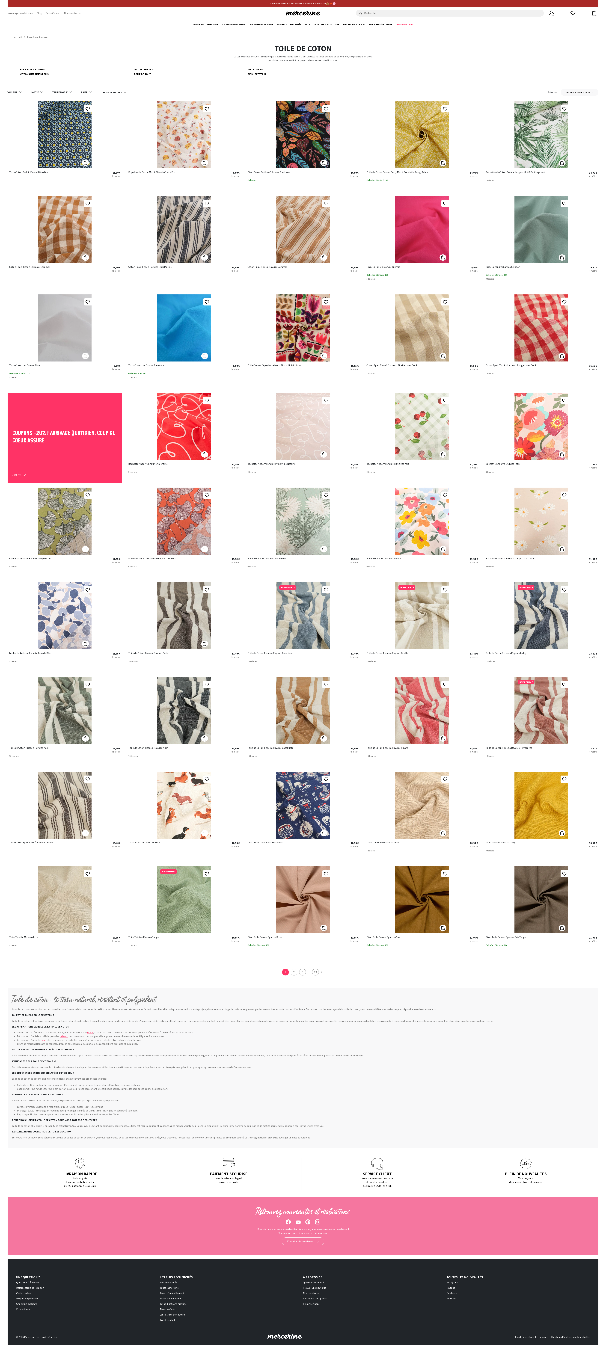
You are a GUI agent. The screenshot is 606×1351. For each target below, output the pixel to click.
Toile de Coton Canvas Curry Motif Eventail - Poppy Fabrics (398, 172)
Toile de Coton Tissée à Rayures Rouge (387, 748)
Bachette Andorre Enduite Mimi (383, 558)
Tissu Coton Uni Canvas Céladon (503, 267)
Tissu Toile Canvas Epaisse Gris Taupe (506, 937)
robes (90, 1032)
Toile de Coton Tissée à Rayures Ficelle (387, 653)
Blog (39, 13)
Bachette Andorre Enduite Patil (503, 463)
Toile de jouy (142, 74)
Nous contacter (72, 13)
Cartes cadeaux (24, 1293)
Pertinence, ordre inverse (578, 92)
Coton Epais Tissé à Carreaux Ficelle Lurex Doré (391, 365)
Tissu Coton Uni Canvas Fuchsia (383, 267)
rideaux (64, 1036)
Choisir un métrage (26, 1303)
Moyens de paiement (27, 1298)
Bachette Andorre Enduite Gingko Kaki (30, 558)
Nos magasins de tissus (20, 13)
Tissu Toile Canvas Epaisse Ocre (383, 937)
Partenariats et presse (315, 1298)
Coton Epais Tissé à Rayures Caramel (267, 267)
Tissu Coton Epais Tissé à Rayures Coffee (31, 842)
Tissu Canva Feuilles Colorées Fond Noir (268, 172)
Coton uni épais (144, 69)
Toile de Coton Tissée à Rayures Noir (148, 748)
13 (315, 972)
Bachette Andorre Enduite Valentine (148, 463)
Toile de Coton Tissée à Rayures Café (148, 653)
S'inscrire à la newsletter (300, 1241)
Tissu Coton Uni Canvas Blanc (25, 365)
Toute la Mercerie (169, 1287)
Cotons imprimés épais (34, 74)
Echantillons (23, 1309)
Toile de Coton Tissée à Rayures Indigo (506, 653)
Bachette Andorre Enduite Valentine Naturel (271, 463)
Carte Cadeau (53, 13)
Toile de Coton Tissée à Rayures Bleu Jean (269, 653)
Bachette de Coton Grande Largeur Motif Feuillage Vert (515, 172)
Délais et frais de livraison (30, 1287)
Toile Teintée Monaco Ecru (23, 937)
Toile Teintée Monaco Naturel (382, 842)
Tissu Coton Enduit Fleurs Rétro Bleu (29, 172)
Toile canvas (255, 69)
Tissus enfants (167, 1309)
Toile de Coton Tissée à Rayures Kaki (28, 748)
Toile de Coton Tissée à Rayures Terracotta (509, 748)
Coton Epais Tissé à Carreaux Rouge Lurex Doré (511, 365)
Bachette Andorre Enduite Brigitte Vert (387, 463)
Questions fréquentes (28, 1282)
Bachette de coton (32, 69)
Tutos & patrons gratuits (173, 1303)
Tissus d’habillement (171, 1298)
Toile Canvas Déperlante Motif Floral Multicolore (274, 365)
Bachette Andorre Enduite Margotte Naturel (510, 558)
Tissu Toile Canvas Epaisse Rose (264, 937)
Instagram (452, 1282)
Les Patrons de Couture (172, 1314)
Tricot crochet (167, 1319)
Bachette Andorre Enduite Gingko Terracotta (152, 558)
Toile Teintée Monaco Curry (500, 842)
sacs (44, 1040)
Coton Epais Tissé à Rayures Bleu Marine (150, 267)
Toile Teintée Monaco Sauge (143, 937)
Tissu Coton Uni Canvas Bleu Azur (146, 365)
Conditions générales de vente (531, 1337)
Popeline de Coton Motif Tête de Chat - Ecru (152, 172)
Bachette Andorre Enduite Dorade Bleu (30, 653)
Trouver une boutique (314, 1287)
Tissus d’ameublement (172, 1293)
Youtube (450, 1287)
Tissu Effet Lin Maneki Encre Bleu (265, 842)
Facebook (451, 1293)
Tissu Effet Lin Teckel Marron (144, 842)
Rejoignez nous (311, 1303)
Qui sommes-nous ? (313, 1282)
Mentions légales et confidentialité (570, 1337)
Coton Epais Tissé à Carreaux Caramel (29, 267)
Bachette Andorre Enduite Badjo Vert (267, 558)
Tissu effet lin (256, 74)
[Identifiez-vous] (551, 12)
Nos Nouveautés (168, 1282)
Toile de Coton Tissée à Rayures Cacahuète (270, 748)
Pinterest (451, 1298)
